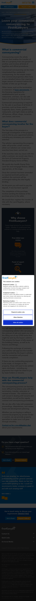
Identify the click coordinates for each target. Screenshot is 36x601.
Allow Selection (18, 317)
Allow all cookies (18, 322)
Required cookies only (18, 312)
